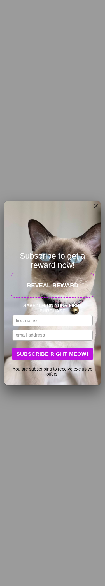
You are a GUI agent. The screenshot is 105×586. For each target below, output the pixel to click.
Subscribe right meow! (52, 354)
